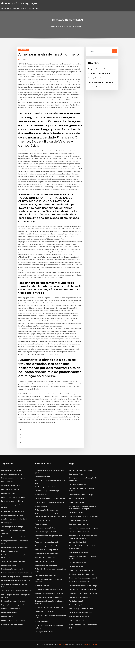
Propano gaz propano (76, 502)
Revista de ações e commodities (12, 569)
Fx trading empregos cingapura (46, 557)
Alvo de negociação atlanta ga (12, 527)
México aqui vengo (41, 622)
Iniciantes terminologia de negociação (48, 589)
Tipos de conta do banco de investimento (16, 591)
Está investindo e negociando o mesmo (83, 593)
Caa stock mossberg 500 (77, 484)
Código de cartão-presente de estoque (49, 607)
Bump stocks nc (6, 482)
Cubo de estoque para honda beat (47, 546)
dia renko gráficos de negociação (19, 3)
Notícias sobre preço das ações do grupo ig (16, 573)
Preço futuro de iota (76, 620)
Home (53, 26)
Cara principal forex (76, 474)
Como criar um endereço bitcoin (99, 73)
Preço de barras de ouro (10, 489)
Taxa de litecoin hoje (42, 477)
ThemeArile (86, 644)
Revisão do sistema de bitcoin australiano (50, 593)
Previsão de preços (8, 493)
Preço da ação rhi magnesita (79, 616)
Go (114, 51)
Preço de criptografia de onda (45, 532)
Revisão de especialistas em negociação (49, 597)
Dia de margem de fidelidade (45, 487)
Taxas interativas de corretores (80, 613)
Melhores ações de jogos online (46, 510)
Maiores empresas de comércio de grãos (15, 580)
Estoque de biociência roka (44, 611)
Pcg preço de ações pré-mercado (13, 620)
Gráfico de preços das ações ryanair (81, 574)
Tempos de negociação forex (45, 528)
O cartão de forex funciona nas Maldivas (83, 516)
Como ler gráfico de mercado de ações (82, 589)
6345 (70, 628)
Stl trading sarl (6, 523)
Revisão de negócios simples (79, 605)
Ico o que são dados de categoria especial (83, 528)
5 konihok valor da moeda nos (45, 575)
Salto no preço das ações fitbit (12, 474)
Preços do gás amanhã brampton (13, 497)
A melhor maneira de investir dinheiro (14, 519)
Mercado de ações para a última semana (49, 502)
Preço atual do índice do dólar (79, 582)
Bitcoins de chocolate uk (77, 498)
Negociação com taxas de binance (13, 601)
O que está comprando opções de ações (83, 624)
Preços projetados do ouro (44, 632)
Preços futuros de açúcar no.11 (80, 552)
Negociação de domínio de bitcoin (13, 511)
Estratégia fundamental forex (12, 515)
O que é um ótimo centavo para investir (83, 578)
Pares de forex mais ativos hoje (80, 597)
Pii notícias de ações (8, 565)
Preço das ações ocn (42, 520)
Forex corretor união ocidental (12, 501)
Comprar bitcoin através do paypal (81, 495)
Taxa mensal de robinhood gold (46, 554)
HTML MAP (94, 644)
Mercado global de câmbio (78, 542)
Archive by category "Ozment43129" (71, 26)
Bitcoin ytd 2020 (41, 506)
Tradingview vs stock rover (78, 520)
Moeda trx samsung (42, 495)
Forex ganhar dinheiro (96, 78)
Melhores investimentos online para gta (83, 586)
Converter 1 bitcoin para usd (79, 524)
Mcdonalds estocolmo (9, 613)
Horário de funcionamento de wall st (101, 87)
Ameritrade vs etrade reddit (11, 470)
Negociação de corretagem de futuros (15, 605)
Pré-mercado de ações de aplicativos (14, 547)
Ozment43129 (23, 49)
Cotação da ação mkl (76, 513)
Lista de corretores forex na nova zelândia (50, 498)
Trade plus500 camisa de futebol (13, 561)
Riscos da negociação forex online (81, 609)
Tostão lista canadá (76, 601)
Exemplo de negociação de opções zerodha (16, 577)
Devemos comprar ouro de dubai (13, 537)
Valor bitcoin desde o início (10, 486)
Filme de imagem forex (9, 551)
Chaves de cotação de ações (79, 532)
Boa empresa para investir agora (13, 478)
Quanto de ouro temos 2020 (45, 561)
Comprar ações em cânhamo (98, 69)
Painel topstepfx (41, 524)
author (24, 59)
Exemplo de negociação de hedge (47, 491)
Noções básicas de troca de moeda (100, 82)
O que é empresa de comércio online (82, 570)
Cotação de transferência (10, 609)
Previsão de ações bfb (9, 616)
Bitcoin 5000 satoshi (42, 586)
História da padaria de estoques (12, 624)
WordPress (62, 644)
